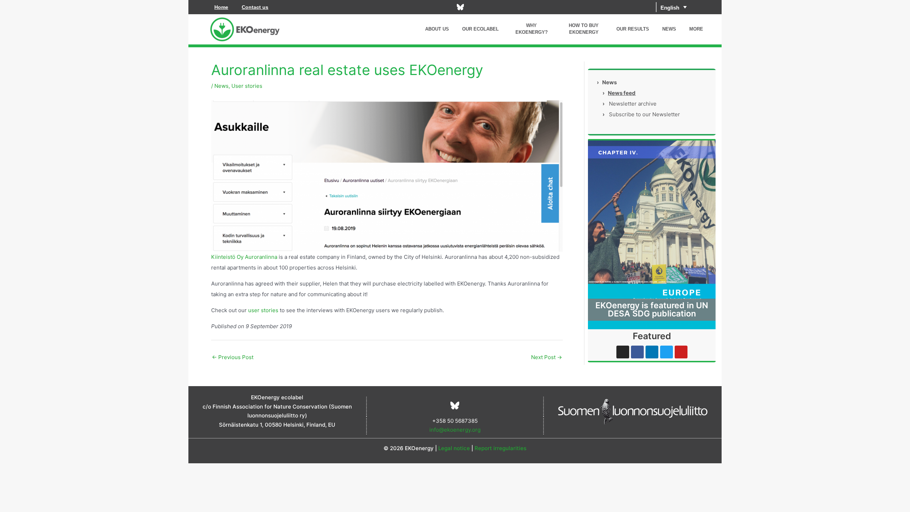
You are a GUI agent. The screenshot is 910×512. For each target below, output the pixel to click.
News (221, 85)
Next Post (546, 357)
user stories (263, 310)
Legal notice (454, 448)
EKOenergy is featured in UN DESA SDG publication (651, 309)
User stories (246, 85)
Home (221, 7)
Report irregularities (500, 448)
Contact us (255, 7)
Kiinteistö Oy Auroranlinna (244, 257)
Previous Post (232, 357)
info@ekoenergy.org (455, 429)
